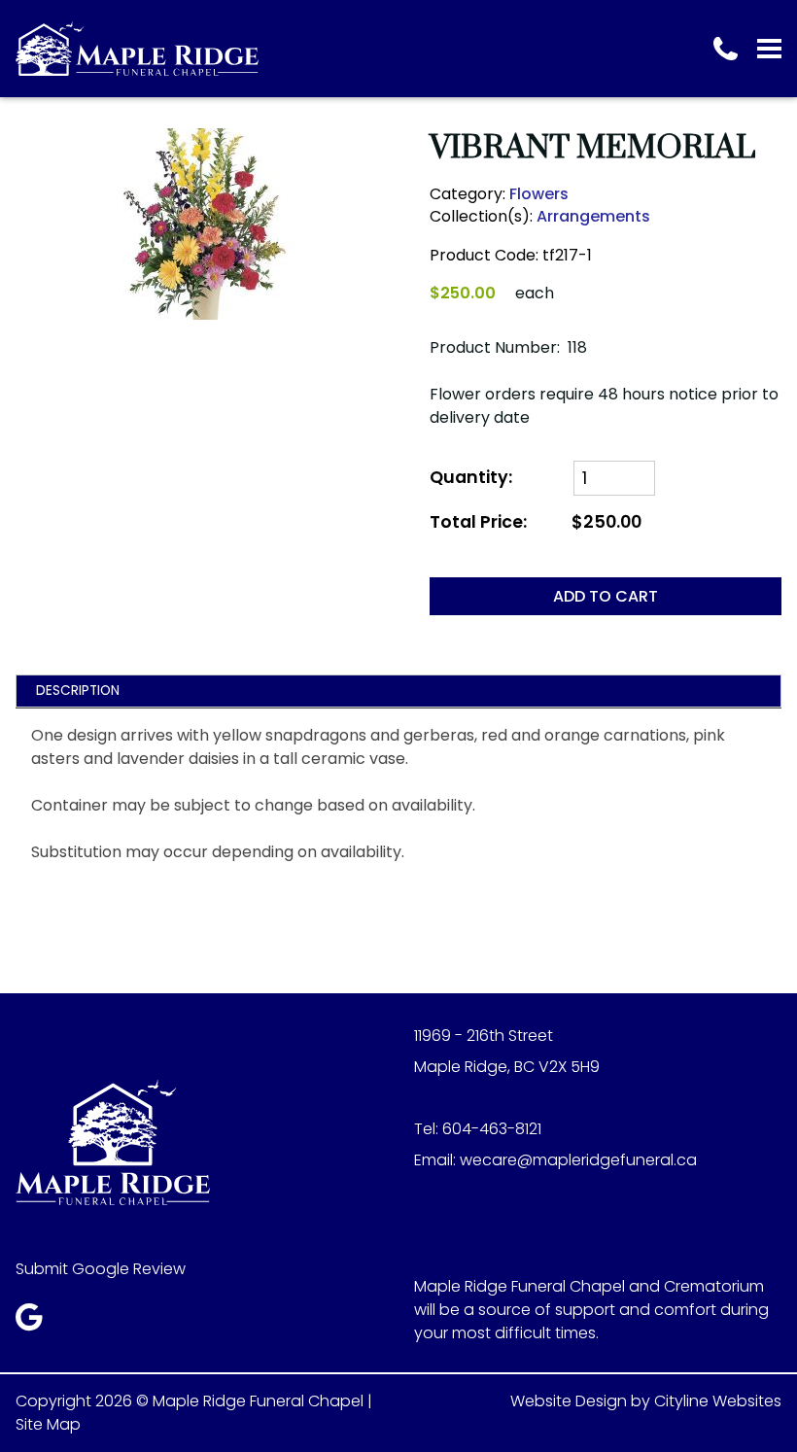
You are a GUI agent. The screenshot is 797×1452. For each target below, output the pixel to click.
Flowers (539, 194)
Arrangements (593, 216)
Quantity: (471, 478)
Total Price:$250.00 (535, 522)
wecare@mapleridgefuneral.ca (578, 1160)
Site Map (48, 1424)
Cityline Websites (717, 1401)
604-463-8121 (491, 1129)
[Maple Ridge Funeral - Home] (137, 48)
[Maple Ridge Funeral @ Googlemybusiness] (35, 1322)
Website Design (568, 1401)
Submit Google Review (101, 1269)
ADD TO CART (605, 596)
